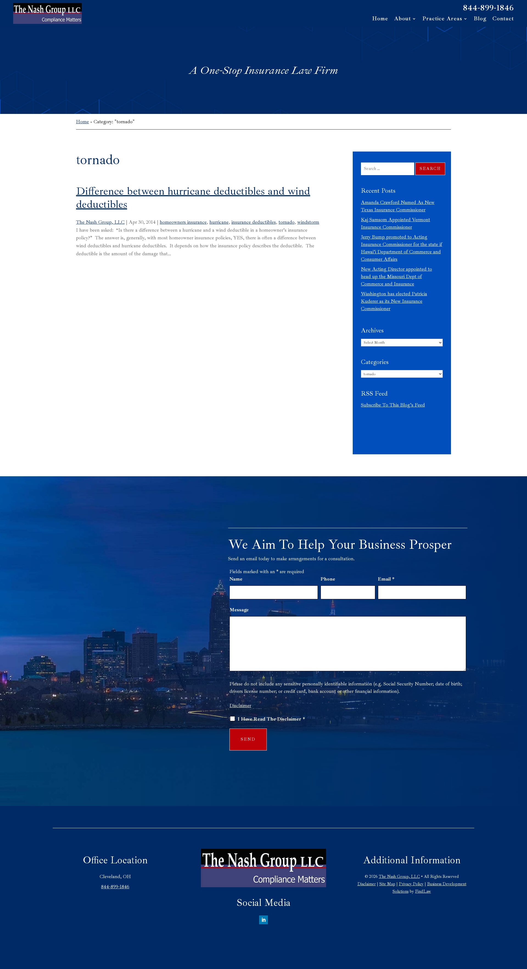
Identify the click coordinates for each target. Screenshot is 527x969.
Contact (503, 19)
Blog (480, 19)
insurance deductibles (253, 222)
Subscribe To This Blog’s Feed (393, 405)
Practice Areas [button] (442, 19)
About (402, 19)
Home (380, 19)
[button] (521, 929)
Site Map (387, 884)
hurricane (219, 222)
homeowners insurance (183, 222)
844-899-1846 (488, 7)
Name (235, 579)
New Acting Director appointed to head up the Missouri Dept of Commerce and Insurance (396, 276)
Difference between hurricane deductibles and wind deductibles (193, 197)
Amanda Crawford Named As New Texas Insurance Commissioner (398, 206)
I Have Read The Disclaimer (271, 719)
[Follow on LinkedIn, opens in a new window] (263, 919)
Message (239, 610)
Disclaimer (240, 705)
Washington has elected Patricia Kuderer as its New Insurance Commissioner (394, 301)
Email (386, 579)
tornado (287, 222)
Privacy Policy (411, 884)
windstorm (308, 222)
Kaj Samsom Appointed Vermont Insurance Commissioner (395, 223)
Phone (328, 579)
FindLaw (423, 891)
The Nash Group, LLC (100, 222)
